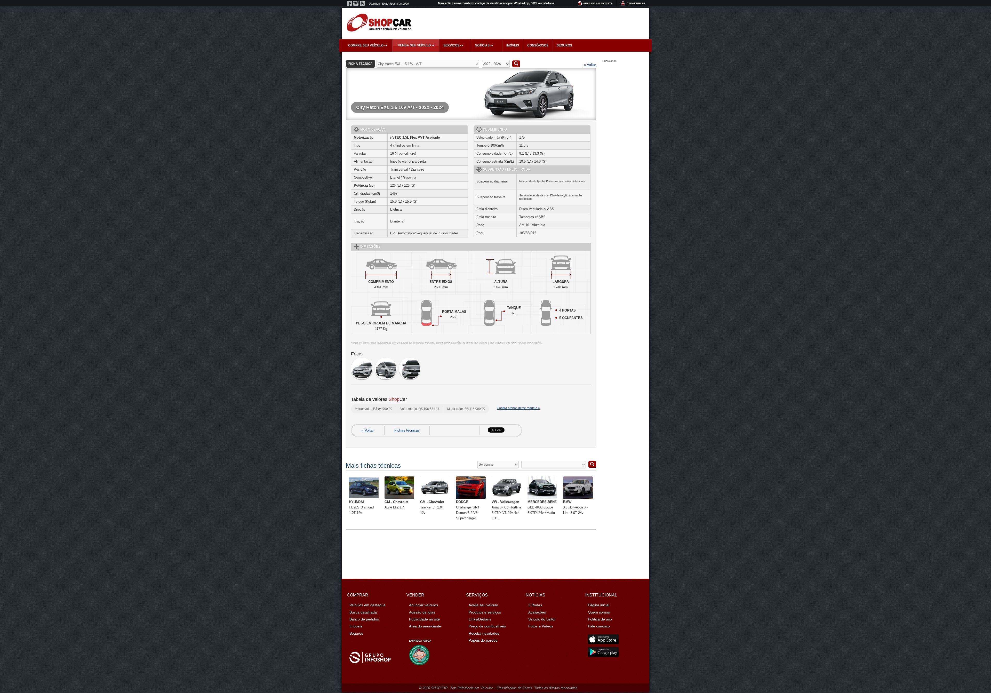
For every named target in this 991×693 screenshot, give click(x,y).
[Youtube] (362, 3)
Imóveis (512, 45)
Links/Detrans (480, 619)
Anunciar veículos (423, 605)
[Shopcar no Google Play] (603, 656)
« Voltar (590, 64)
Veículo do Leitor (542, 619)
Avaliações (537, 612)
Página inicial (598, 605)
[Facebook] (349, 3)
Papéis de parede (483, 640)
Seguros (564, 45)
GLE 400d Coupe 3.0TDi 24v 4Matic (542, 507)
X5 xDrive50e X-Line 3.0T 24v (575, 507)
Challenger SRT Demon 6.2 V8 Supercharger (467, 510)
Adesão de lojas (422, 612)
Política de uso (600, 619)
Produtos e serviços (485, 612)
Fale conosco (599, 626)
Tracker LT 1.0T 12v (432, 507)
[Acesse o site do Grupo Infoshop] (370, 662)
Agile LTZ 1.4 (396, 504)
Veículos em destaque (367, 605)
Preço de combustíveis (487, 626)
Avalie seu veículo (483, 605)
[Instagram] (355, 3)
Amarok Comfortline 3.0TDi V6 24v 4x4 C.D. (506, 510)
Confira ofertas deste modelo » (518, 408)
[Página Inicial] (379, 22)
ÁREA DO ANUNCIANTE (598, 3)
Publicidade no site (424, 619)
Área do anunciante (425, 626)
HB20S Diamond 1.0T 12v (361, 507)
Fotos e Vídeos (540, 626)
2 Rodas (535, 605)
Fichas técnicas (407, 430)
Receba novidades (484, 633)
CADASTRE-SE (636, 3)
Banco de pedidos (364, 619)
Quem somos (599, 612)
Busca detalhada (363, 612)
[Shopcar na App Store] (603, 643)
